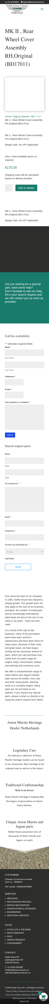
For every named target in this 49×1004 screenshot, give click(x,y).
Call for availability (18, 198)
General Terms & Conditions (30, 991)
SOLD (9, 936)
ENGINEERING (14, 912)
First (7, 466)
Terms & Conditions (24, 249)
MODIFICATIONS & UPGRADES (21, 909)
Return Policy (37, 995)
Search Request (24, 310)
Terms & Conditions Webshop (17, 995)
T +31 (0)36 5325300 (14, 967)
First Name (9, 358)
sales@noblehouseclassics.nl (17, 973)
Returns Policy (24, 239)
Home (8, 116)
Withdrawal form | (20, 998)
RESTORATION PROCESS (19, 902)
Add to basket (26, 187)
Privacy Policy (11, 991)
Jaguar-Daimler (21, 116)
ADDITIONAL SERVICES (18, 915)
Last (7, 478)
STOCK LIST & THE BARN (19, 929)
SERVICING (12, 898)
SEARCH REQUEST (16, 940)
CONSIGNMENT (14, 943)
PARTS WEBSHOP (15, 933)
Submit (10, 435)
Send (18, 566)
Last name (9, 370)
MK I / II (35, 116)
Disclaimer (24, 259)
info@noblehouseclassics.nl (17, 970)
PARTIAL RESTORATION (18, 905)
